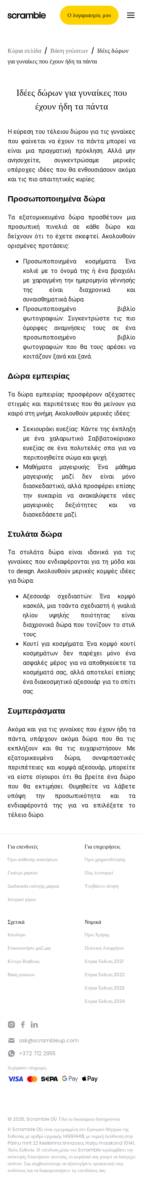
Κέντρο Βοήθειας (24, 961)
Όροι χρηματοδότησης (105, 859)
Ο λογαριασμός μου (89, 15)
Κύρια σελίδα (24, 50)
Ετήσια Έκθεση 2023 (105, 988)
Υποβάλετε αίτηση (102, 886)
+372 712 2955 (37, 1053)
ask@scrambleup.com (49, 1040)
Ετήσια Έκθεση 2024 (105, 1001)
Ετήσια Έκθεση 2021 (104, 961)
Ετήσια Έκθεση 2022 (105, 974)
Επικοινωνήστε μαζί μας (29, 948)
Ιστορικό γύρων (22, 899)
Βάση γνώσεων (69, 50)
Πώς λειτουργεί (99, 872)
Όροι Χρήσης (97, 934)
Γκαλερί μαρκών (23, 872)
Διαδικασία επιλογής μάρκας (33, 886)
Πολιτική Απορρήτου (104, 948)
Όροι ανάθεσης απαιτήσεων (33, 859)
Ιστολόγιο (17, 934)
